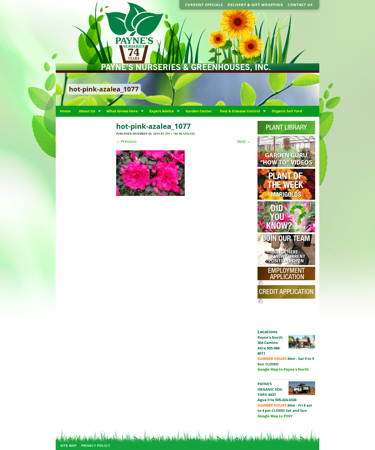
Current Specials (204, 4)
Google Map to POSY (275, 415)
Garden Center (199, 111)
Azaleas (189, 133)
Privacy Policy (95, 445)
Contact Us (300, 4)
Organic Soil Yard (287, 111)
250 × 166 (171, 133)
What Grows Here (122, 111)
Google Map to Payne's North (283, 369)
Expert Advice (161, 111)
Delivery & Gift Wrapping (255, 4)
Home (65, 111)
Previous (126, 141)
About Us (87, 111)
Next (244, 141)
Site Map (68, 445)
